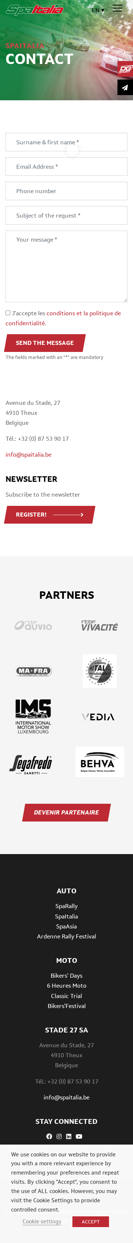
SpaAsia (66, 926)
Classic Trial (66, 996)
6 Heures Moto (66, 985)
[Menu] (117, 8)
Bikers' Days (66, 975)
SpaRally (66, 906)
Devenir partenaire (66, 812)
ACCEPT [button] (91, 1222)
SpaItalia (66, 916)
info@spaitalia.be (28, 454)
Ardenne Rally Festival (66, 936)
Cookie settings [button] (42, 1221)
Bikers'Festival (67, 1005)
